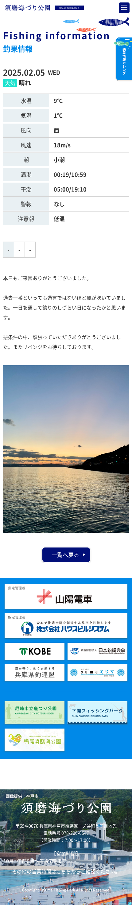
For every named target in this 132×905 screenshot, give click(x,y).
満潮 (26, 174)
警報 (26, 204)
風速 (26, 145)
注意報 (26, 219)
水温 (26, 101)
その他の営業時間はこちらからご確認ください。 (66, 871)
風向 (26, 130)
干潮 (26, 189)
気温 (26, 115)
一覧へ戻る (65, 555)
